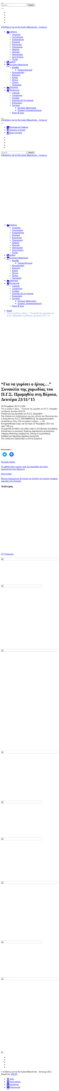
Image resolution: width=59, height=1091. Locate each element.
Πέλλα (15, 80)
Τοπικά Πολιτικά (25, 70)
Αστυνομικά (17, 37)
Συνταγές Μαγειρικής (27, 108)
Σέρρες (15, 82)
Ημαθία (15, 67)
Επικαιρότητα (18, 39)
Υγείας (15, 59)
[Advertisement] (29, 191)
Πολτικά (15, 52)
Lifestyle (16, 93)
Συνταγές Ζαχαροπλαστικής (30, 110)
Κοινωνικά (17, 44)
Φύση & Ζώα (18, 113)
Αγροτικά (16, 34)
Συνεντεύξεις (17, 57)
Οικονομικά (17, 47)
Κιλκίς (15, 77)
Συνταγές (16, 105)
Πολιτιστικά (17, 54)
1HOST (14, 1074)
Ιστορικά (16, 42)
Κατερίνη (16, 75)
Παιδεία (15, 49)
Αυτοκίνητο (17, 95)
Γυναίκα (15, 98)
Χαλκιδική (16, 85)
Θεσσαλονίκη (18, 72)
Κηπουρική (17, 103)
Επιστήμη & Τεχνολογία (22, 100)
